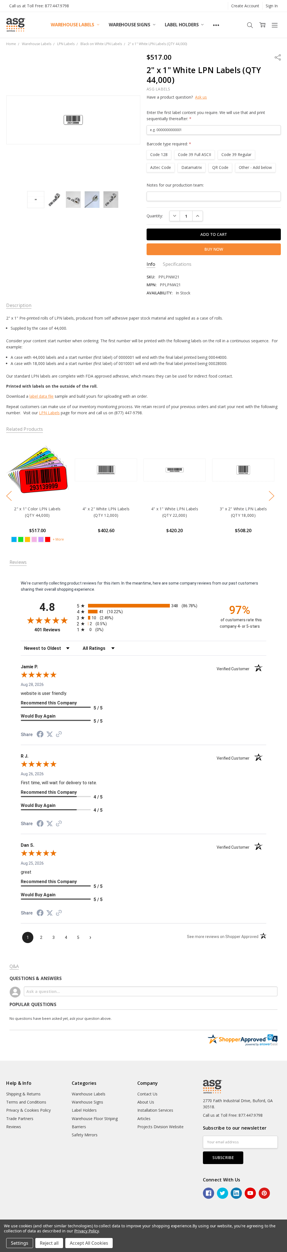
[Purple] (41, 539)
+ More (58, 539)
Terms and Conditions (26, 1102)
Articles (144, 1118)
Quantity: (155, 215)
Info (151, 264)
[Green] (21, 539)
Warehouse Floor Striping (95, 1118)
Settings (19, 1243)
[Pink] (34, 539)
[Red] (48, 539)
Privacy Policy (86, 1231)
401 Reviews (54, 629)
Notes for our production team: (175, 185)
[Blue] (14, 539)
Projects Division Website (160, 1126)
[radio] (143, 606)
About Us (145, 1102)
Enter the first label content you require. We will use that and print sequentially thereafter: (206, 115)
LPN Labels (49, 412)
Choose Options (37, 489)
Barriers (79, 1126)
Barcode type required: (169, 143)
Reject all (49, 1243)
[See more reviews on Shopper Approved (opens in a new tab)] (59, 734)
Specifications (177, 264)
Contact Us (147, 1094)
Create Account (245, 5)
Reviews (13, 1126)
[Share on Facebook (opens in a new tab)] (40, 735)
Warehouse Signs (130, 25)
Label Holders (182, 25)
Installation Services (155, 1110)
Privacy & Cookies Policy (28, 1110)
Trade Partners (19, 1118)
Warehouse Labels (73, 25)
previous (9, 496)
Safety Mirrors (85, 1134)
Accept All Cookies (89, 1243)
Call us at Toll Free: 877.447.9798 (39, 5)
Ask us (201, 97)
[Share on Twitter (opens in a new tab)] (49, 734)
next (271, 496)
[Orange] (28, 539)
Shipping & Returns (23, 1094)
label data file (41, 396)
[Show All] (216, 25)
